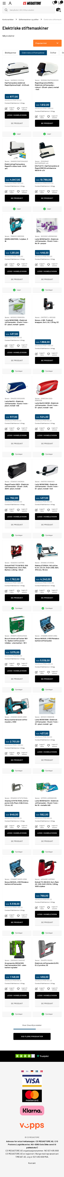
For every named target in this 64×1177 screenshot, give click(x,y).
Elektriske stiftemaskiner (33, 52)
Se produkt (17, 123)
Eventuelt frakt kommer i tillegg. (15, 103)
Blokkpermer (10, 52)
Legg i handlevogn (17, 115)
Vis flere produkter (32, 1036)
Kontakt (32, 1163)
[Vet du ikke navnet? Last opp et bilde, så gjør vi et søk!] (59, 10)
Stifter (53, 52)
